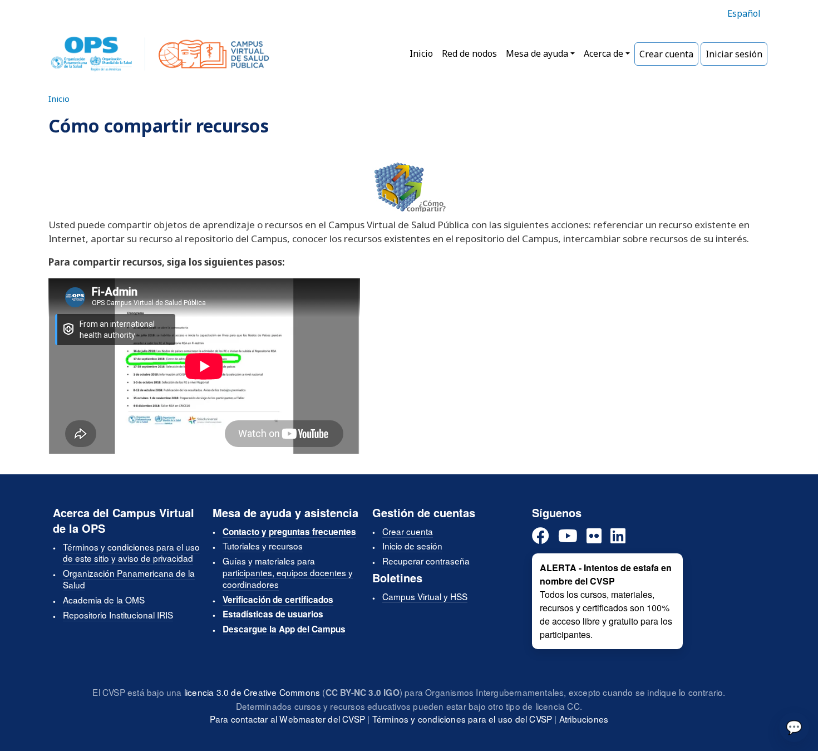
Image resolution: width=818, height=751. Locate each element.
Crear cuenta (666, 54)
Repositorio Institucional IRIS (118, 614)
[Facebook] (540, 536)
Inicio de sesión (412, 545)
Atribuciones (583, 719)
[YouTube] (568, 536)
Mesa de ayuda (537, 53)
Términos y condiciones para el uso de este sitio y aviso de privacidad (131, 553)
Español (744, 13)
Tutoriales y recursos (263, 545)
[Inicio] (160, 54)
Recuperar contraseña (426, 560)
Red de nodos (469, 53)
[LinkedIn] (617, 536)
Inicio (421, 53)
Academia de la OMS (104, 599)
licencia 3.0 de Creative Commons (252, 692)
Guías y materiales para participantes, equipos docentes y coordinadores (288, 572)
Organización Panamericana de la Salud (129, 579)
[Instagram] (594, 536)
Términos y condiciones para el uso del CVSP (462, 719)
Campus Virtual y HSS (424, 596)
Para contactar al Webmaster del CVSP (287, 719)
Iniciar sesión (734, 54)
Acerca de (603, 53)
